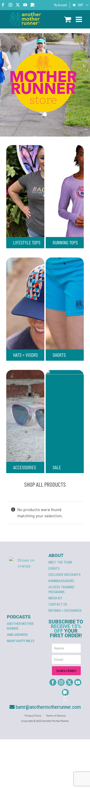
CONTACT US (57, 604)
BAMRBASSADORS (61, 581)
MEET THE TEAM (60, 562)
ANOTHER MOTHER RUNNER (20, 626)
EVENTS (54, 568)
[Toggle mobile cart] (67, 19)
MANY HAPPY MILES (20, 641)
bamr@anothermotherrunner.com (48, 707)
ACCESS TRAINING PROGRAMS (61, 589)
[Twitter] (69, 682)
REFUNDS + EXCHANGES (65, 611)
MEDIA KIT (55, 598)
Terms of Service (56, 715)
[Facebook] (52, 682)
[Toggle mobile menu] (79, 19)
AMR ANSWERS (17, 635)
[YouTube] (77, 682)
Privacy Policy (33, 715)
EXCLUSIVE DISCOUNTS (64, 575)
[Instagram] (61, 682)
